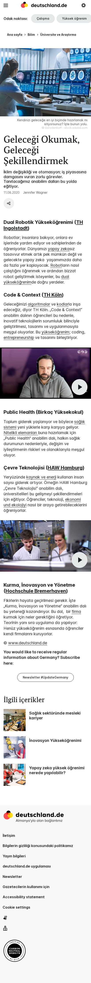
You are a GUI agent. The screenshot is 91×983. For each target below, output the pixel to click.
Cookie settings (16, 907)
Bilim (31, 34)
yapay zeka (59, 248)
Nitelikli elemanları (21, 432)
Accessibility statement (24, 897)
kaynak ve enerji (41, 477)
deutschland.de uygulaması (27, 866)
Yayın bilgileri (14, 856)
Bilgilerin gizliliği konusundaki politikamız (38, 845)
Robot (56, 265)
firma (76, 611)
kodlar (62, 304)
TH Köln (53, 295)
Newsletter (12, 876)
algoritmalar (39, 304)
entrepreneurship (19, 337)
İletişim (9, 835)
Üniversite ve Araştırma (58, 34)
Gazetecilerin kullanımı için (26, 887)
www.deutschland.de (27, 643)
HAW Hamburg (65, 468)
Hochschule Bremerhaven (36, 591)
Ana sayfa (14, 34)
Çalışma (43, 18)
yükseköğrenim (55, 332)
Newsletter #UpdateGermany (45, 677)
